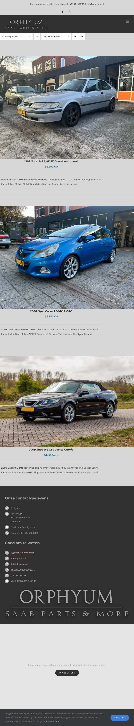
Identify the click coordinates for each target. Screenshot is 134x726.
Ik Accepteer (67, 673)
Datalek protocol (19, 564)
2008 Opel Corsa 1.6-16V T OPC (51, 311)
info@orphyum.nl (95, 4)
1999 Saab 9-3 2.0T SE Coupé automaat (51, 161)
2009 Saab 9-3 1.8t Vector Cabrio (51, 449)
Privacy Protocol (18, 558)
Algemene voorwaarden (22, 552)
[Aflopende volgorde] (37, 36)
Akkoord (119, 717)
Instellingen (52, 721)
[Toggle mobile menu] (127, 21)
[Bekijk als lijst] (82, 36)
